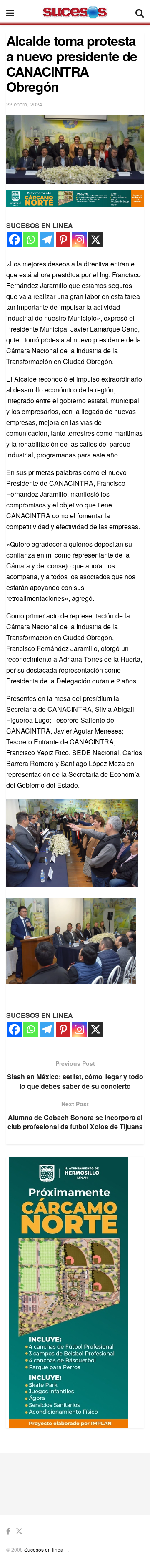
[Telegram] (47, 239)
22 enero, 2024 (24, 104)
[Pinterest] (63, 239)
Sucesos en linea (43, 1549)
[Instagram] (79, 239)
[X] (95, 239)
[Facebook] (14, 239)
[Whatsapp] (30, 239)
